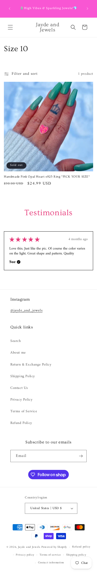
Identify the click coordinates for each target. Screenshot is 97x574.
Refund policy (81, 546)
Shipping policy (76, 554)
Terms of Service (23, 411)
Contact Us (19, 388)
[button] (10, 27)
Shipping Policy (22, 376)
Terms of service (50, 554)
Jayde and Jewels (29, 547)
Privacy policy (25, 554)
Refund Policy (21, 423)
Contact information (51, 562)
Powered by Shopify (54, 547)
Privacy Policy (21, 399)
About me (18, 352)
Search (15, 341)
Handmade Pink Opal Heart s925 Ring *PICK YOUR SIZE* (47, 176)
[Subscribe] (80, 456)
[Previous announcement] (9, 8)
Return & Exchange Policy (30, 364)
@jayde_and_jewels (26, 310)
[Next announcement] (87, 8)
